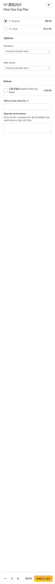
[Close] (48, 5)
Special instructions (15, 113)
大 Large (13, 28)
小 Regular (14, 21)
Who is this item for (15, 100)
